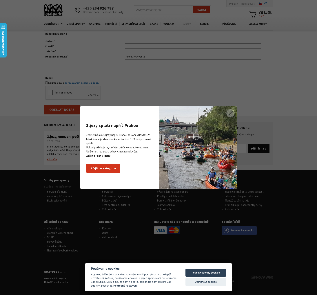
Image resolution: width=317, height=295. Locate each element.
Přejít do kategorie (103, 168)
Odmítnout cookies (206, 281)
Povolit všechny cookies (206, 272)
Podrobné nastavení (125, 285)
